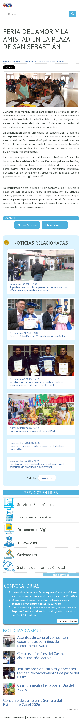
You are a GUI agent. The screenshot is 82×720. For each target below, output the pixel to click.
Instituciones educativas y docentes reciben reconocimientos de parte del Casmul (36, 383)
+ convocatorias (67, 621)
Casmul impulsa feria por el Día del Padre (33, 430)
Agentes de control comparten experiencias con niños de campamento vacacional (38, 288)
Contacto (58, 717)
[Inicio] (7, 5)
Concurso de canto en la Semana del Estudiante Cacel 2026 (38, 447)
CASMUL (10, 218)
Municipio (18, 717)
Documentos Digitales (35, 529)
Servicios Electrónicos (35, 504)
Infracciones (27, 542)
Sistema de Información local (41, 567)
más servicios (60, 574)
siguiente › (47, 477)
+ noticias (72, 709)
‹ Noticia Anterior (27, 224)
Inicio (7, 717)
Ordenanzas (27, 555)
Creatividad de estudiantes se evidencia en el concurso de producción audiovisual (37, 465)
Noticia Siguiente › (54, 224)
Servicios (32, 717)
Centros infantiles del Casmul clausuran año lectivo (40, 336)
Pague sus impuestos (34, 517)
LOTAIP (45, 717)
